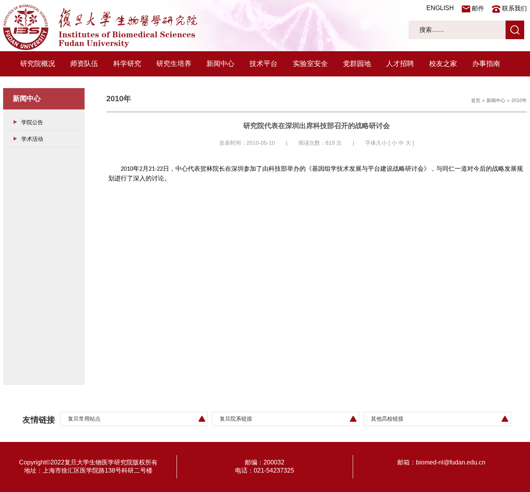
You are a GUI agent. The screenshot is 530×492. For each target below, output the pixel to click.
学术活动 (32, 139)
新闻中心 (220, 64)
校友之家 (443, 64)
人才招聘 (400, 64)
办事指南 (486, 64)
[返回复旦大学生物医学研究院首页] (100, 48)
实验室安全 (310, 64)
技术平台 (263, 64)
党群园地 (357, 64)
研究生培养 (173, 64)
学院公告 (32, 122)
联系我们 (514, 8)
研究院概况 (37, 64)
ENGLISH (440, 8)
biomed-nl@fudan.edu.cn (450, 462)
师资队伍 (84, 64)
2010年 (519, 100)
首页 (475, 100)
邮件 (478, 8)
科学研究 (127, 64)
